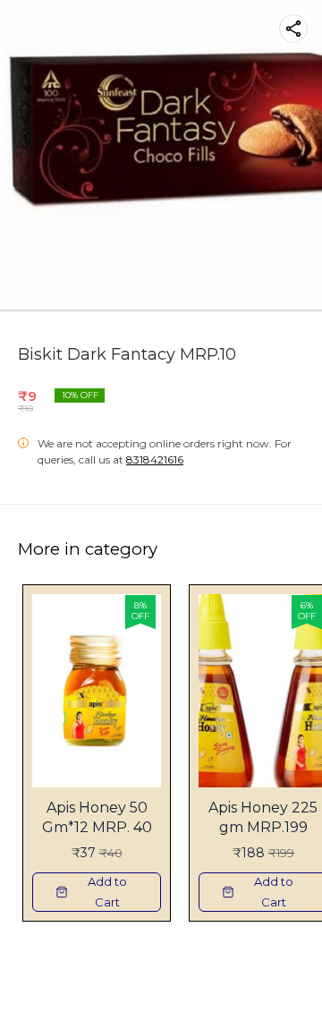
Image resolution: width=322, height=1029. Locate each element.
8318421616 (154, 459)
